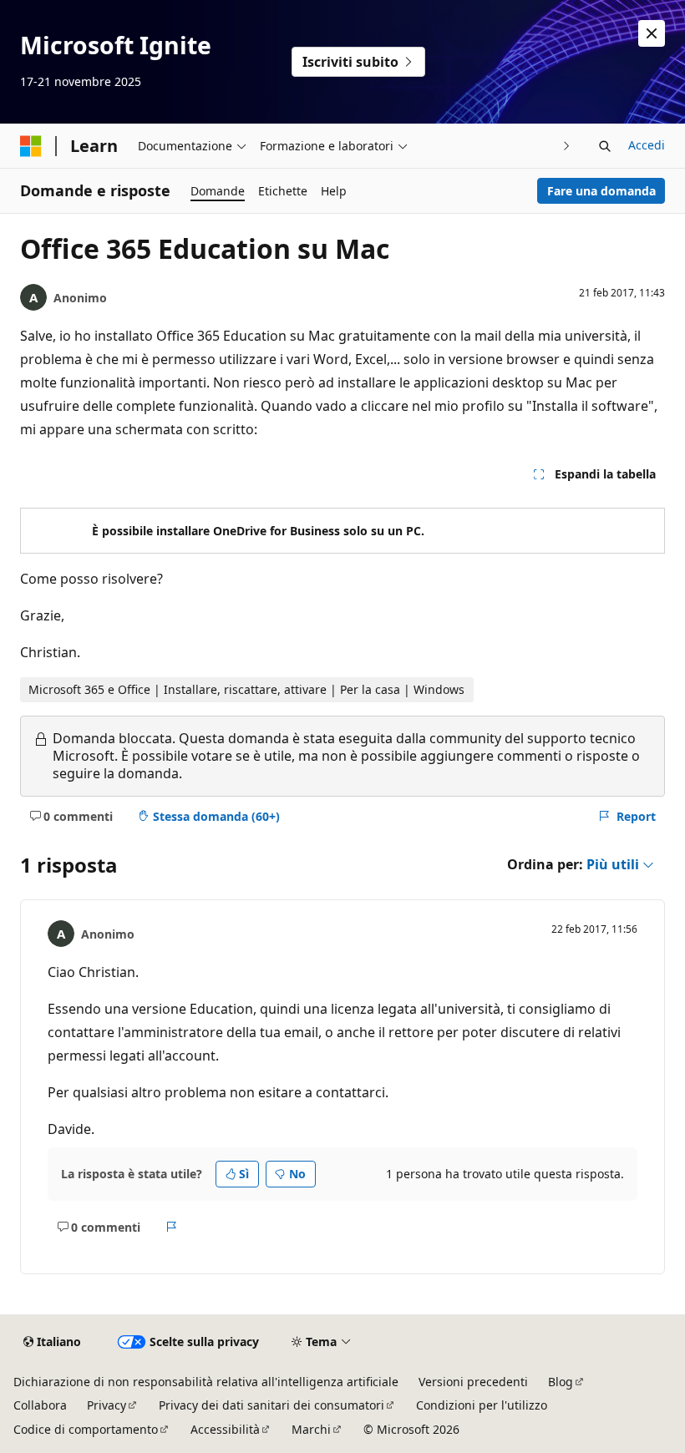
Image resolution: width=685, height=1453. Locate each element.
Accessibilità (225, 1429)
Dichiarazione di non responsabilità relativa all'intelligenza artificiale (205, 1382)
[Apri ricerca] (605, 146)
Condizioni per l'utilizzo (481, 1405)
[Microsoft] (31, 146)
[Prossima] (566, 146)
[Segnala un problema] (171, 1227)
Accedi (646, 145)
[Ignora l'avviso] (651, 33)
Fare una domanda (601, 191)
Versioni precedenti (473, 1382)
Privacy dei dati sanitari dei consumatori (271, 1405)
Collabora (40, 1405)
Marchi (311, 1429)
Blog (560, 1382)
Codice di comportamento (85, 1429)
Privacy (106, 1405)
